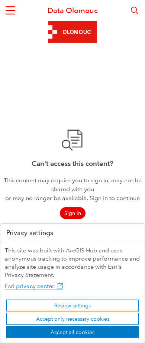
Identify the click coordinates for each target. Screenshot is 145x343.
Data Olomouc (73, 10)
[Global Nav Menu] (10, 10)
